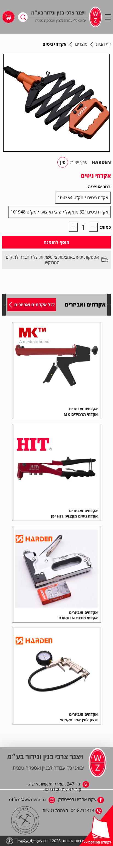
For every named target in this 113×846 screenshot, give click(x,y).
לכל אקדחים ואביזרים (34, 305)
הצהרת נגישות (55, 810)
